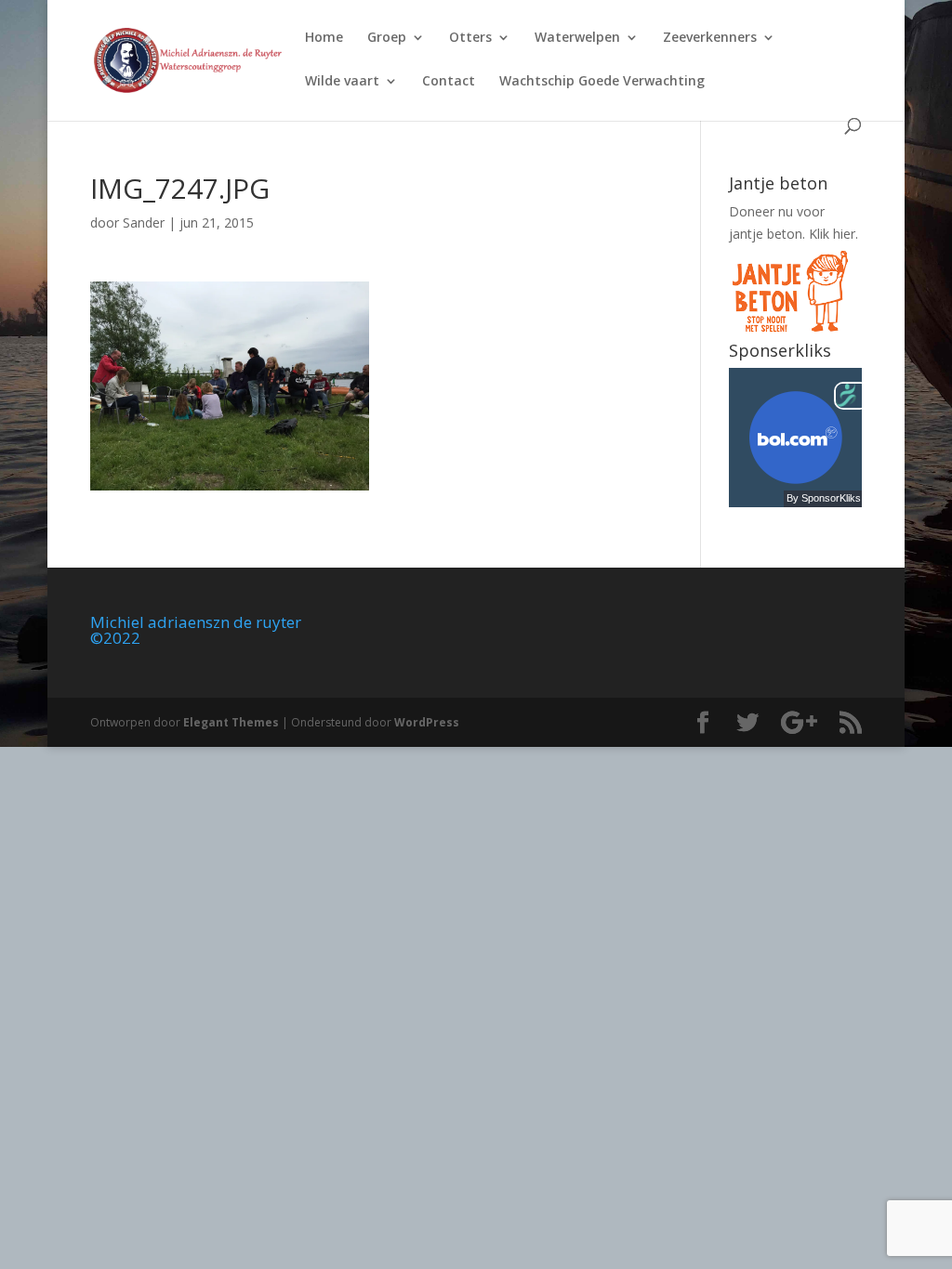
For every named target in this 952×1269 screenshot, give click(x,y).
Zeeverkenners (710, 38)
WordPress (426, 722)
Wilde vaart (342, 81)
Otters (470, 38)
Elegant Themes (231, 722)
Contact (448, 81)
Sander (144, 222)
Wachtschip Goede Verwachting (602, 81)
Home (324, 38)
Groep (386, 38)
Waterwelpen (577, 38)
